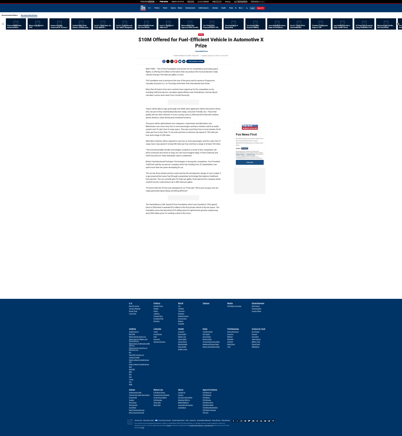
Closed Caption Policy (178, 420)
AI (235, 8)
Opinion (173, 8)
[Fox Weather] (217, 2)
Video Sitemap (226, 420)
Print (180, 61)
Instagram (241, 421)
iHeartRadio (273, 421)
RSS (261, 421)
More (240, 8)
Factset (169, 425)
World (165, 8)
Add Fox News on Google (196, 61)
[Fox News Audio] (203, 1)
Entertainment (190, 8)
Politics (157, 8)
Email (184, 61)
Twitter (168, 61)
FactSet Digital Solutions (196, 425)
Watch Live (158, 390)
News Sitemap (216, 420)
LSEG (142, 427)
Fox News (143, 8)
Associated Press (201, 51)
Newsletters (265, 421)
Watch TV (260, 8)
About (180, 390)
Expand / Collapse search (247, 8)
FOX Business (233, 329)
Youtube (245, 421)
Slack (257, 421)
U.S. (149, 8)
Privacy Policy (240, 154)
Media (180, 8)
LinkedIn (253, 421)
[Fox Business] (178, 1)
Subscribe (250, 162)
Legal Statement (209, 425)
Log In (252, 8)
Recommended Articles (29, 15)
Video (231, 8)
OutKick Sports (203, 8)
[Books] (258, 2)
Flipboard (176, 61)
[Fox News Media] (163, 2)
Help (187, 420)
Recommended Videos (10, 15)
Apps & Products (210, 390)
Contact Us (192, 420)
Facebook (164, 61)
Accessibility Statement (204, 420)
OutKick (132, 329)
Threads (172, 61)
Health (223, 8)
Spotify (269, 421)
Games (132, 390)
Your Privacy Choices (165, 420)
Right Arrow (398, 24)
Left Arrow (3, 24)
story (201, 34)
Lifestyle (215, 8)
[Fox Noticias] (240, 2)
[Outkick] (228, 1)
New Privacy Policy (148, 420)
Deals (205, 329)
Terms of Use (251, 154)
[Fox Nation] (190, 2)
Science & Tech (258, 329)
